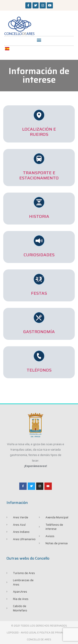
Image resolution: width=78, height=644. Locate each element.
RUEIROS (39, 134)
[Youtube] (50, 5)
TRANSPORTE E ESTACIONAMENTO (39, 175)
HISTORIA (39, 216)
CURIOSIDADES (39, 254)
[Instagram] (43, 5)
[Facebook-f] (28, 5)
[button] (39, 39)
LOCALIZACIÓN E (39, 129)
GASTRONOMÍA (39, 331)
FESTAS (39, 293)
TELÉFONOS (39, 370)
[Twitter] (35, 5)
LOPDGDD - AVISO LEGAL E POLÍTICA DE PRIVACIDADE (39, 632)
